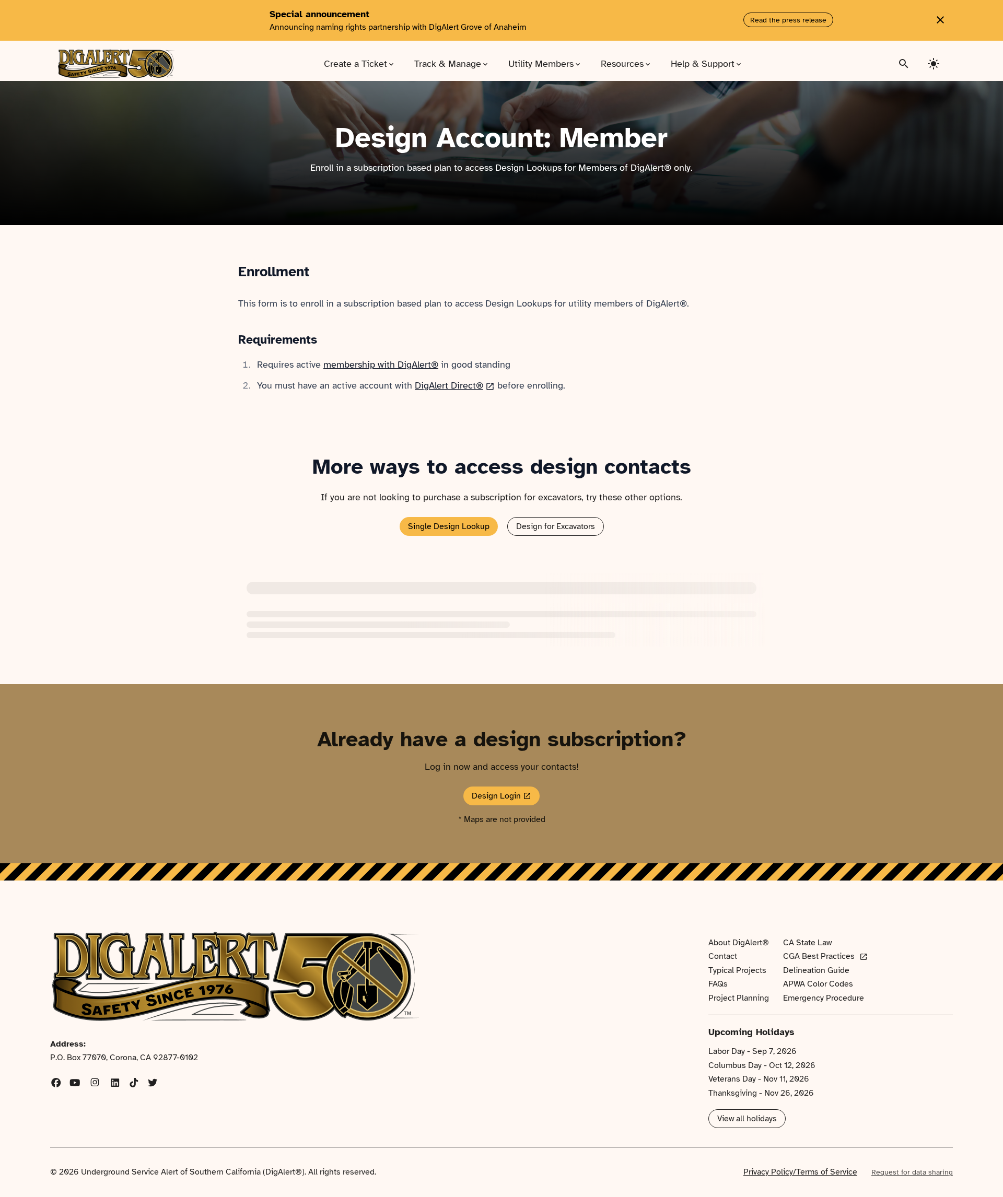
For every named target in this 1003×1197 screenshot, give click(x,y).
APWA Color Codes (818, 984)
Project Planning (738, 998)
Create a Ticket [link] (359, 63)
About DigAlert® (738, 942)
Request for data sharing (912, 1172)
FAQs (718, 984)
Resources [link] (626, 63)
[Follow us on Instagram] (95, 1083)
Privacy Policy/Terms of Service (800, 1172)
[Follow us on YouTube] (75, 1083)
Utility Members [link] (545, 63)
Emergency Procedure (823, 998)
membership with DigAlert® (380, 364)
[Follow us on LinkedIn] (115, 1083)
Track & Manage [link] (451, 63)
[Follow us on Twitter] (153, 1083)
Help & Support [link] (707, 63)
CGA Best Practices (825, 957)
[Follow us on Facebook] (56, 1083)
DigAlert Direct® (455, 385)
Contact (722, 956)
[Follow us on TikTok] (134, 1083)
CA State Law (807, 942)
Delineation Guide (816, 970)
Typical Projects (737, 970)
